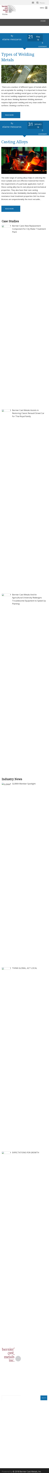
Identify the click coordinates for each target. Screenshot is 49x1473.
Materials (6, 1421)
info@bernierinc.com (14, 1456)
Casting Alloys (14, 141)
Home (4, 14)
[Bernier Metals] (18, 9)
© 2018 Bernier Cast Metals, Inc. (27, 1471)
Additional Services (10, 1418)
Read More (9, 115)
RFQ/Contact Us (9, 1433)
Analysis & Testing (10, 1415)
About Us (6, 1430)
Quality (5, 1427)
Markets (5, 1424)
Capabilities (7, 1412)
